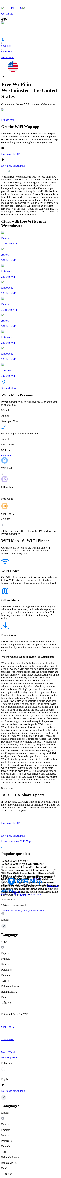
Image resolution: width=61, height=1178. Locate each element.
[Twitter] (3, 891)
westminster (7, 57)
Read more (36, 894)
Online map (7, 894)
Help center (24, 894)
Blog (15, 894)
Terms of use (7, 910)
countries (6, 45)
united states (7, 51)
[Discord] (7, 891)
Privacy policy (21, 910)
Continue (6, 455)
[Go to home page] (12, 5)
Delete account (37, 910)
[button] (30, 916)
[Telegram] (11, 891)
